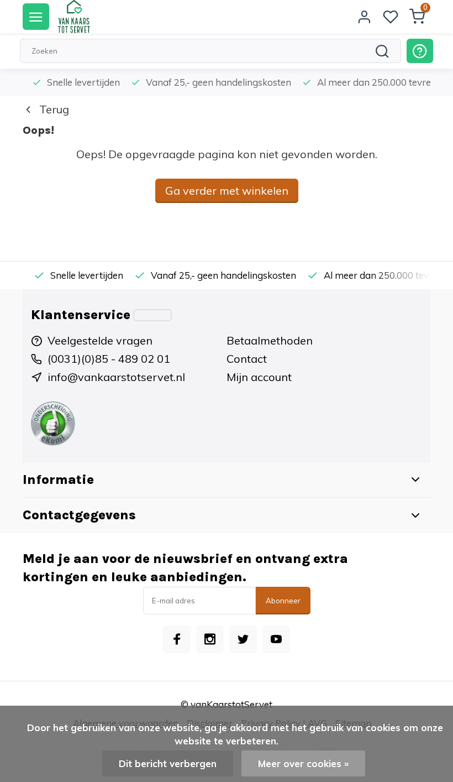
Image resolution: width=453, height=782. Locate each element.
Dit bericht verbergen (168, 763)
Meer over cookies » (303, 763)
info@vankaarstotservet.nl (116, 377)
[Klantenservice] (152, 315)
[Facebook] (177, 639)
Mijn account (259, 377)
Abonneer (283, 600)
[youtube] (276, 639)
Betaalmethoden (270, 340)
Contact (247, 359)
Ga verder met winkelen (226, 190)
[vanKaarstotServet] (73, 16)
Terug (54, 109)
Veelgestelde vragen (100, 340)
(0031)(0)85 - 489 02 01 (109, 359)
